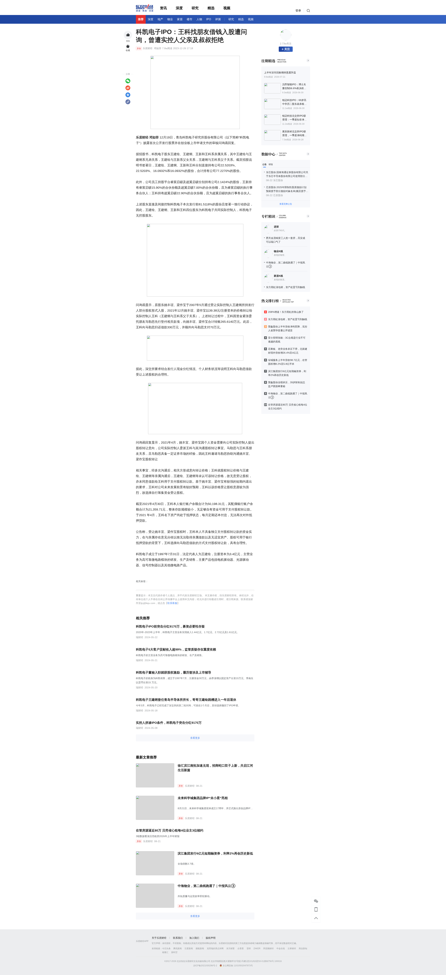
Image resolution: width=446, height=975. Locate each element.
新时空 (174, 952)
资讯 (163, 8)
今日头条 (166, 948)
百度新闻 (188, 948)
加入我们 (194, 937)
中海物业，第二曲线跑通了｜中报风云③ (206, 886)
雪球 (249, 948)
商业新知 (303, 948)
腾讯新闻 (177, 948)
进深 (276, 226)
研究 (195, 8)
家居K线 (278, 275)
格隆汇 (165, 952)
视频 (226, 8)
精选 (210, 8)
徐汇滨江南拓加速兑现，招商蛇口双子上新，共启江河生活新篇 (215, 768)
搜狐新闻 (200, 948)
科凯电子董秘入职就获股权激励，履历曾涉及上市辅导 (173, 672)
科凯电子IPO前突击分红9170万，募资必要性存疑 (170, 626)
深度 (179, 8)
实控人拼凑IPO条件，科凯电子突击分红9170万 (169, 722)
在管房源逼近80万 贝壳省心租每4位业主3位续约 (169, 830)
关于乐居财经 (159, 937)
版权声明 (211, 937)
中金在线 (280, 948)
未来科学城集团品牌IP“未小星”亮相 (203, 798)
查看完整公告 (285, 204)
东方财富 (230, 948)
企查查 (240, 948)
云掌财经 (292, 948)
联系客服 (172, 603)
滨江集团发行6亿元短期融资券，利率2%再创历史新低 (215, 853)
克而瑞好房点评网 (215, 948)
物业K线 (278, 251)
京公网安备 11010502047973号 (238, 965)
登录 (298, 10)
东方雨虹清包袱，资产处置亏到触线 (285, 287)
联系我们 (178, 937)
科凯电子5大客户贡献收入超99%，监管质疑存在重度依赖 (176, 649)
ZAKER (256, 948)
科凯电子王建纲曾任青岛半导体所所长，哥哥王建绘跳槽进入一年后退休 (186, 699)
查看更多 (195, 737)
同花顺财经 (268, 948)
